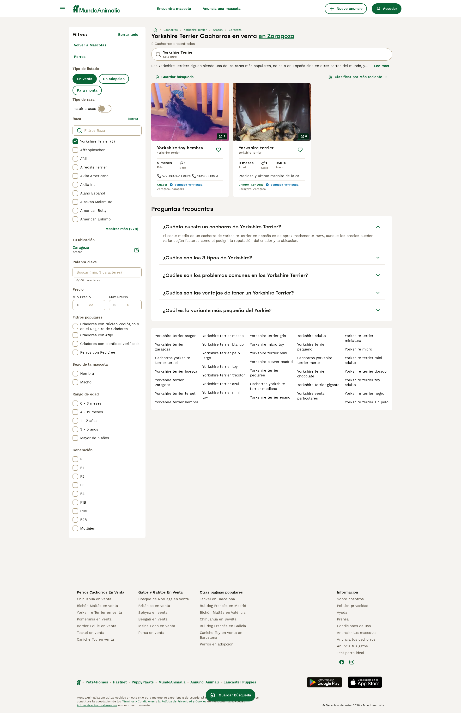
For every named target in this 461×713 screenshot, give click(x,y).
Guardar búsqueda (177, 77)
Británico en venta (154, 606)
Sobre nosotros (350, 599)
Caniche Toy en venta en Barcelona (221, 635)
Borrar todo (128, 34)
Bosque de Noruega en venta (163, 599)
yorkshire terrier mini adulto (363, 360)
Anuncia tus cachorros (356, 639)
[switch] (104, 109)
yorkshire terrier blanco (223, 344)
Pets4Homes (96, 682)
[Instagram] (352, 662)
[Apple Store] (365, 682)
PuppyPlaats (143, 682)
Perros (79, 57)
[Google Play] (324, 682)
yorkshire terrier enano (270, 397)
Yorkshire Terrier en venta (99, 612)
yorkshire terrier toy (220, 366)
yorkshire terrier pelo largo (221, 355)
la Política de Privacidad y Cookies (181, 701)
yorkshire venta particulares (310, 395)
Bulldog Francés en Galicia (223, 626)
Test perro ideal (350, 653)
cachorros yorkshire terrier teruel (172, 360)
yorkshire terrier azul (220, 384)
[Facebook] (341, 662)
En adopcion (114, 79)
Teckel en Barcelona (217, 599)
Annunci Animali (204, 682)
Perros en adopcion (216, 644)
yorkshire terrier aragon (175, 336)
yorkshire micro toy (267, 344)
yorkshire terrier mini (268, 353)
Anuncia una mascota (222, 8)
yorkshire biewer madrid (271, 362)
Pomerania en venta (94, 619)
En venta (84, 79)
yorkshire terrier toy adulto (362, 382)
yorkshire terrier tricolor (223, 375)
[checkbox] (75, 141)
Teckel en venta (90, 633)
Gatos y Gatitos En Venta (160, 592)
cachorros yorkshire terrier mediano (267, 386)
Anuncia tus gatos (352, 646)
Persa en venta (151, 633)
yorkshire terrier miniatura (359, 338)
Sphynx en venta (152, 612)
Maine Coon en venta (156, 626)
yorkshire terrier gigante (318, 385)
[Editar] (137, 250)
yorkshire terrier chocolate (311, 373)
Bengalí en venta (152, 619)
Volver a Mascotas (90, 45)
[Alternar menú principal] (62, 8)
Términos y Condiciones (138, 701)
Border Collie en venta (96, 626)
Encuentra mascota (174, 8)
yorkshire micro (358, 349)
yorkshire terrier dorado (366, 371)
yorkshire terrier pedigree (264, 372)
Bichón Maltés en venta (97, 606)
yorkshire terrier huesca (176, 371)
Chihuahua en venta (94, 599)
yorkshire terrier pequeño (311, 346)
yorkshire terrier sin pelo (366, 402)
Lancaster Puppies (240, 682)
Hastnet (120, 682)
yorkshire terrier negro (364, 393)
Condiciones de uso (354, 626)
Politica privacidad (352, 606)
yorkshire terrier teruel (175, 393)
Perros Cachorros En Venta (100, 592)
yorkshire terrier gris (268, 336)
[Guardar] (218, 150)
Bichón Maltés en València (222, 612)
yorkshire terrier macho (223, 336)
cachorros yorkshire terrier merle (314, 360)
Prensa (343, 619)
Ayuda (342, 612)
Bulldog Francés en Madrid (223, 606)
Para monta (87, 90)
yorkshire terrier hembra (176, 402)
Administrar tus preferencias (97, 705)
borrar (132, 119)
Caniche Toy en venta (95, 639)
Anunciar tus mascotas (356, 633)
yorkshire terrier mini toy (221, 395)
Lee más (381, 66)
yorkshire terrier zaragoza (169, 346)
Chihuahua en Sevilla (218, 619)
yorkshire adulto (311, 336)
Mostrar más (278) (121, 229)
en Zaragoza (276, 36)
